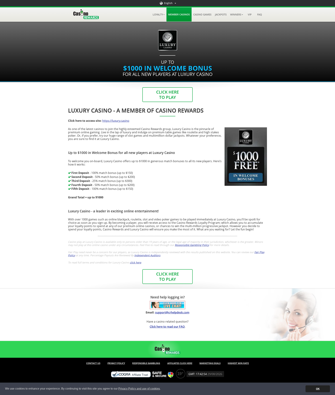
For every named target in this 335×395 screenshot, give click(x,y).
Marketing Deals (210, 363)
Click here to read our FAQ (167, 327)
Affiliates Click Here (179, 363)
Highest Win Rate (238, 363)
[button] (158, 15)
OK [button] (318, 388)
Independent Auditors (147, 255)
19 (179, 373)
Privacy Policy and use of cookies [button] (139, 388)
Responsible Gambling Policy (192, 245)
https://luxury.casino (115, 121)
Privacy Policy (116, 363)
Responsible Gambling (146, 363)
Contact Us (93, 363)
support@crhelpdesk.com (172, 312)
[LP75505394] (167, 305)
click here (135, 262)
